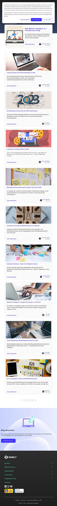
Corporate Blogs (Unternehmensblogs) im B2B (21, 72)
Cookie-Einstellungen (25, 19)
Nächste (35, 400)
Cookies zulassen (36, 19)
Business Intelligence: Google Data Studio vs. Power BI (24, 302)
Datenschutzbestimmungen (46, 10)
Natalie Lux (47, 390)
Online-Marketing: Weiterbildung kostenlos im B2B (22, 340)
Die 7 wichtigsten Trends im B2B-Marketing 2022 (22, 378)
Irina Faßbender (46, 199)
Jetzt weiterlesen (29, 44)
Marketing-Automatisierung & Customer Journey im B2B (24, 187)
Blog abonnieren (8, 440)
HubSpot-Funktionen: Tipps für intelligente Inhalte (22, 264)
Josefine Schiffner (46, 43)
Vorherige (21, 400)
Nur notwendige (47, 19)
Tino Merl (47, 314)
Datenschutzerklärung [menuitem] (33, 500)
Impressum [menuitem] (23, 500)
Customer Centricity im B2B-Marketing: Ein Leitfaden (23, 225)
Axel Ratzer (47, 122)
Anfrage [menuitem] (17, 500)
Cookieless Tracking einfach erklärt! (18, 149)
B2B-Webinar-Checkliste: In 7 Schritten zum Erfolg (36, 29)
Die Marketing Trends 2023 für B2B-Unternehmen (22, 111)
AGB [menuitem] (40, 500)
